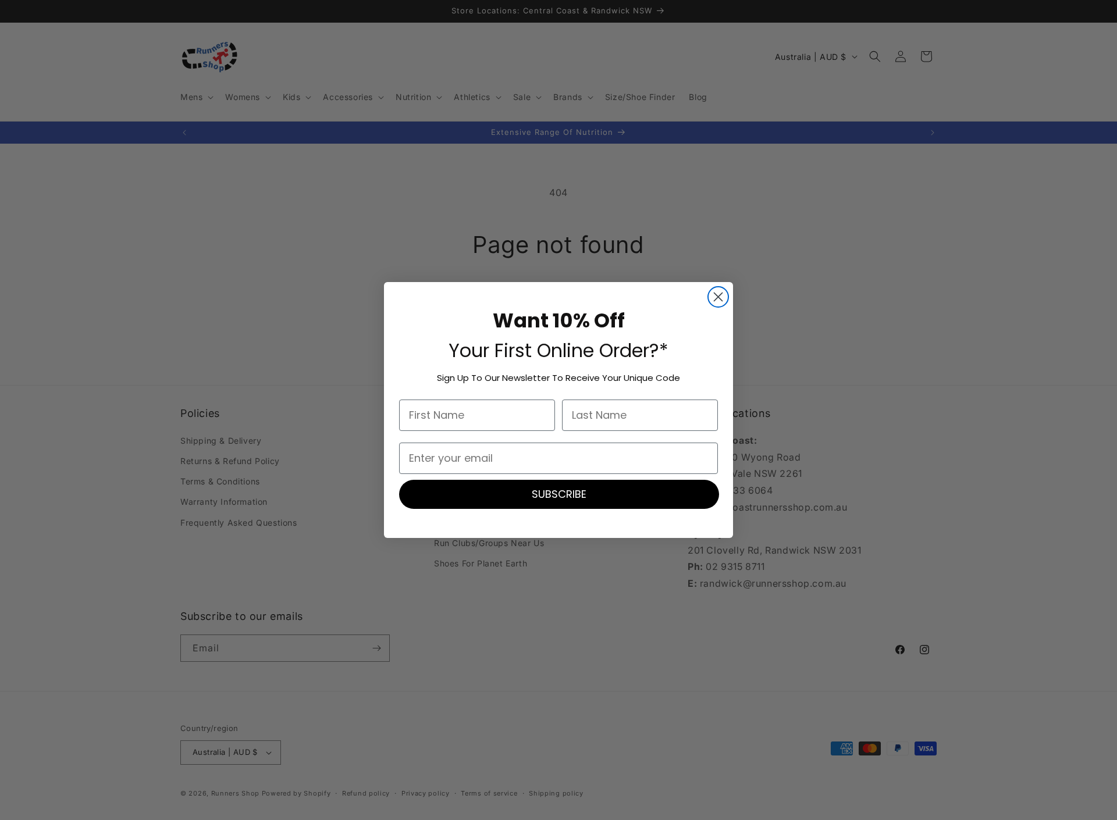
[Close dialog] (718, 297)
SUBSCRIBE (559, 494)
